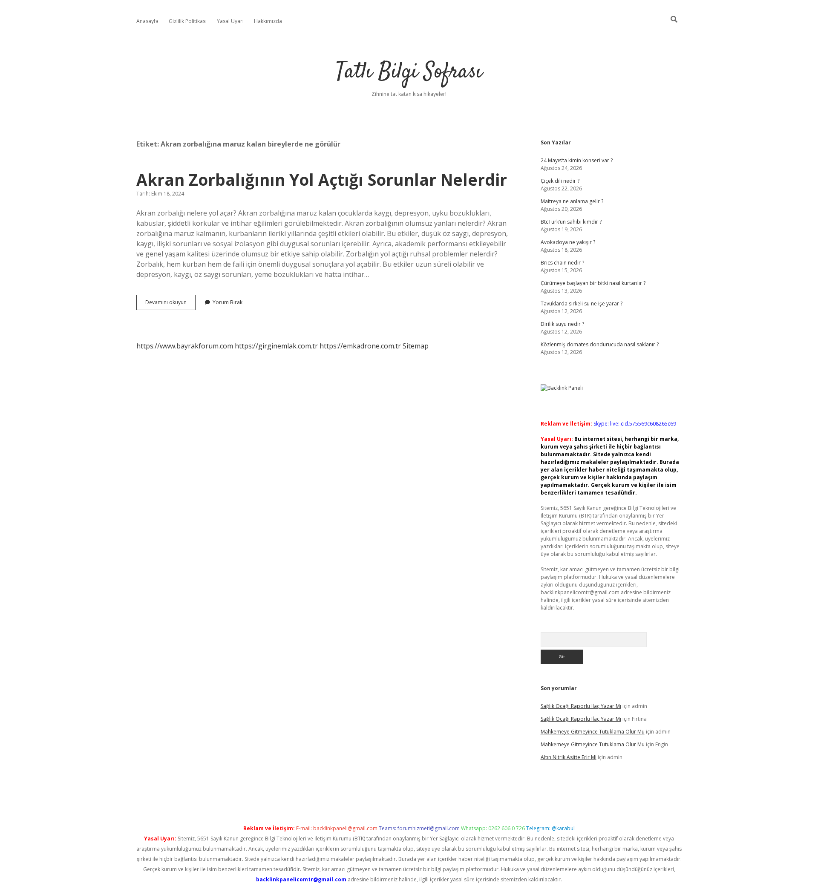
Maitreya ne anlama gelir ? (572, 201)
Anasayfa (147, 21)
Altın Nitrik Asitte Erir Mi (568, 757)
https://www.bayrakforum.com (184, 346)
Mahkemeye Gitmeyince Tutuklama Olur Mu (593, 731)
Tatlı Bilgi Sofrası (409, 72)
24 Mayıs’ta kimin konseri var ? (577, 160)
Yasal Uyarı (230, 21)
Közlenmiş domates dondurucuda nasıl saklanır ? (600, 344)
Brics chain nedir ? (562, 262)
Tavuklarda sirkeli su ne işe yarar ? (581, 303)
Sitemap (416, 346)
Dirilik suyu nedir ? (562, 324)
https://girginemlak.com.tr (276, 346)
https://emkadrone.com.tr (360, 346)
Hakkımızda (268, 21)
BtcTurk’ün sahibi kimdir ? (571, 221)
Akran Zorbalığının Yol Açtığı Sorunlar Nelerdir (321, 179)
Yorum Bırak (227, 302)
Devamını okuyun (170, 304)
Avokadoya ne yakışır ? (568, 242)
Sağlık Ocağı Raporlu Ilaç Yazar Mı (581, 706)
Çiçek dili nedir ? (560, 180)
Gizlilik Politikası (188, 21)
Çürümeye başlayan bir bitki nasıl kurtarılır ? (593, 283)
